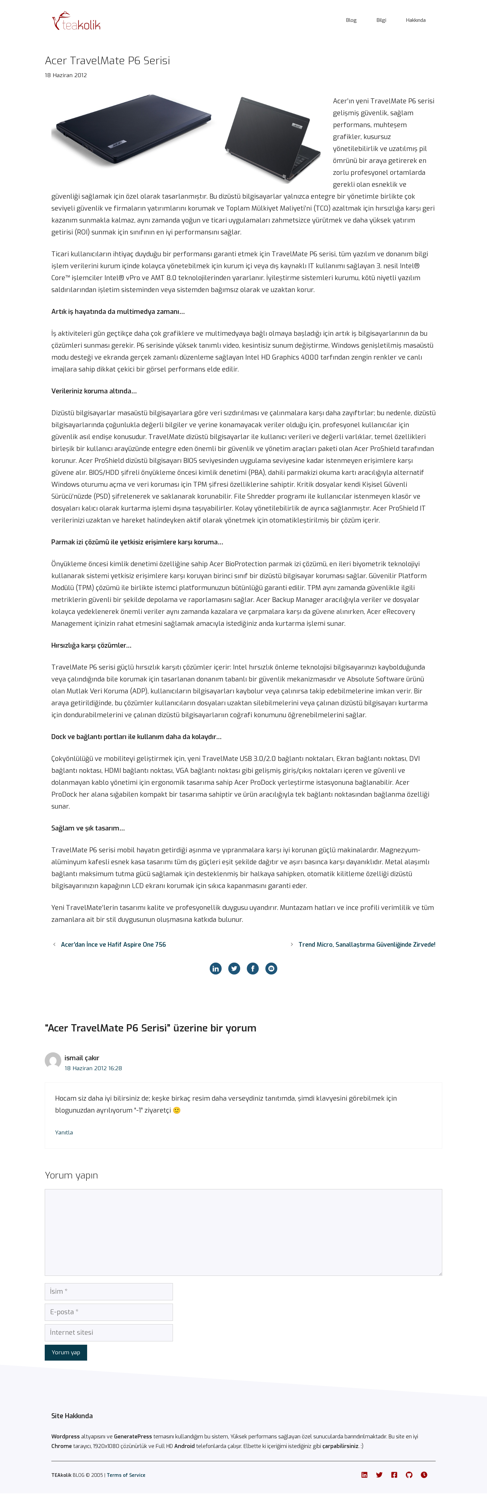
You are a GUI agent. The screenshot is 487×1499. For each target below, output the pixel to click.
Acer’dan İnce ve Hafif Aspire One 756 (113, 945)
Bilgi (381, 20)
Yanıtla (64, 1132)
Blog (351, 20)
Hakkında (416, 20)
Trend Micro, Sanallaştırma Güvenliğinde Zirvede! (367, 945)
